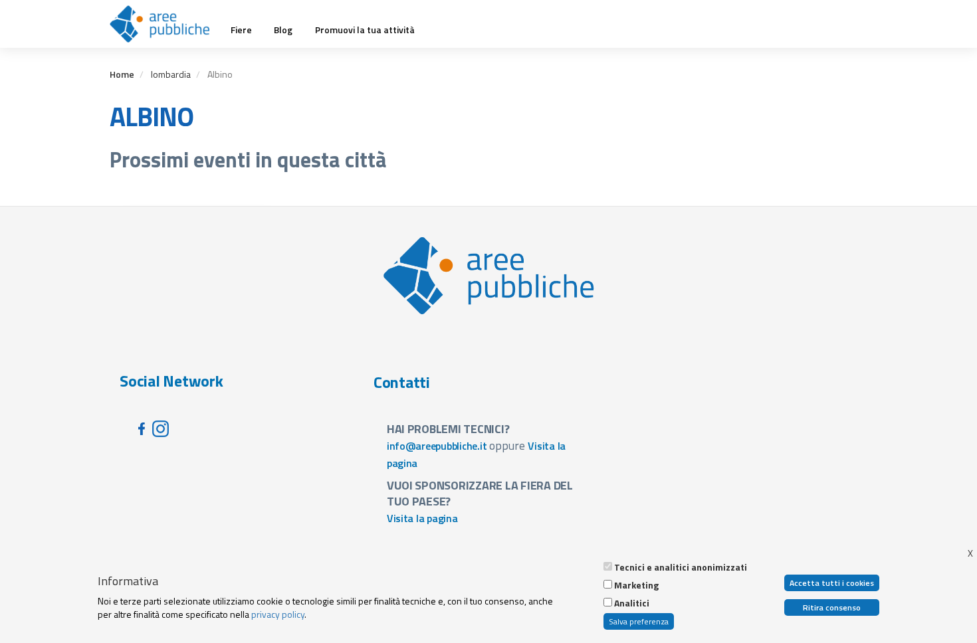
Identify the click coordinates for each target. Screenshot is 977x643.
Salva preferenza (639, 621)
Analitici (631, 603)
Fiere (241, 30)
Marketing (636, 585)
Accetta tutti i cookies (832, 583)
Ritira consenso (832, 607)
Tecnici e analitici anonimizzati (680, 567)
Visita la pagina (422, 518)
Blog (283, 30)
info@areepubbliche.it (437, 446)
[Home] (164, 24)
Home (122, 74)
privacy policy (277, 614)
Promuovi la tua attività (365, 30)
